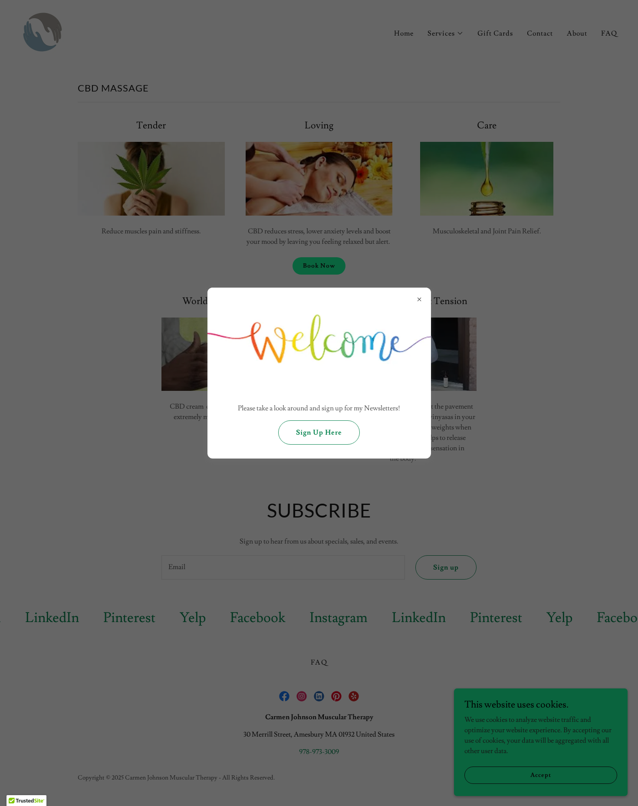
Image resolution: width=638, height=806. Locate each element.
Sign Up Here (319, 432)
